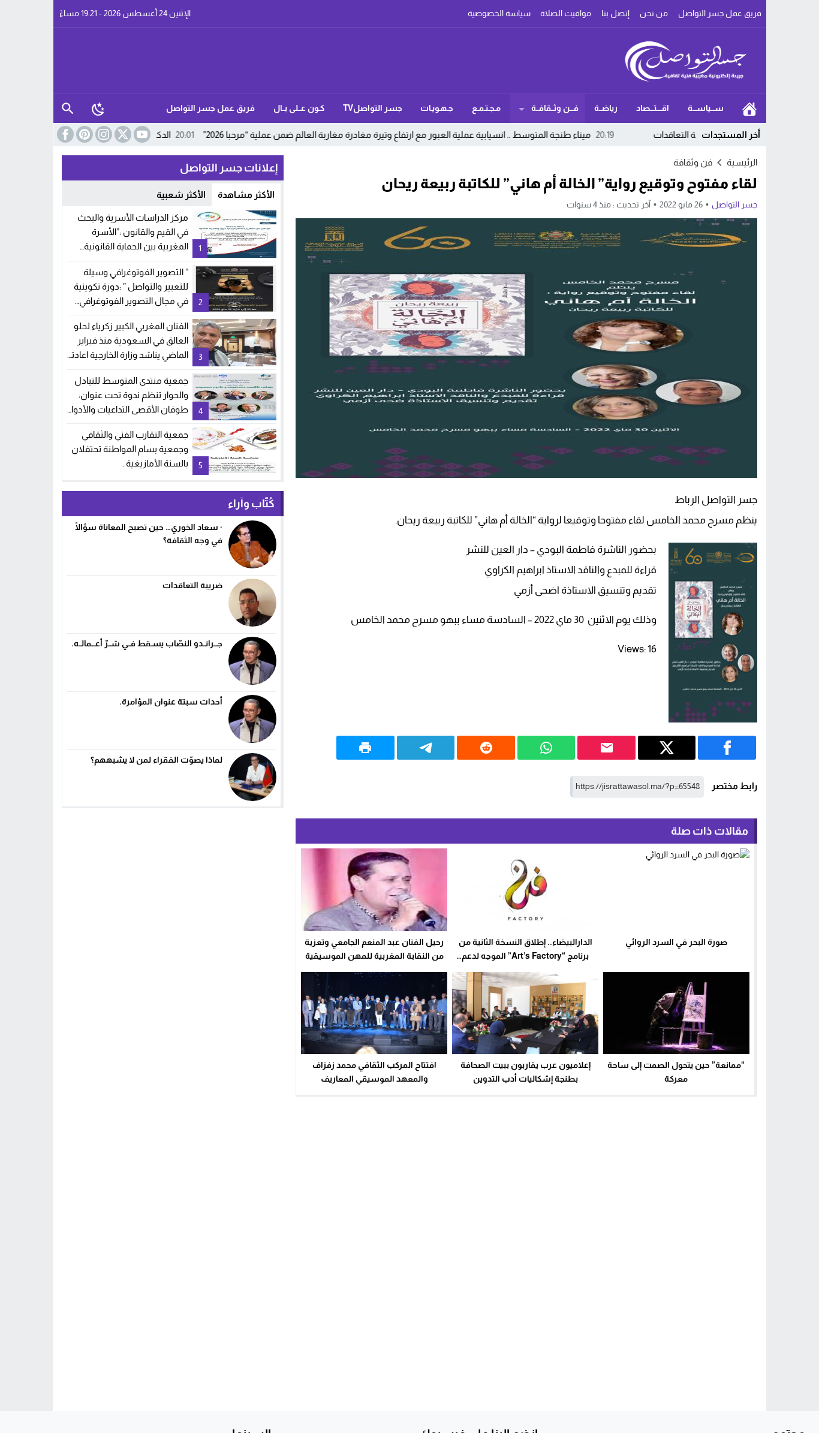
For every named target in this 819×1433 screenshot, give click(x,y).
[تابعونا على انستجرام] (102, 134)
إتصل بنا (615, 13)
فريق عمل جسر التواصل (719, 13)
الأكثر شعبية (181, 194)
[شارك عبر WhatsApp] (546, 747)
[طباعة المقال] (365, 747)
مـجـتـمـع (486, 108)
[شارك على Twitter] (667, 747)
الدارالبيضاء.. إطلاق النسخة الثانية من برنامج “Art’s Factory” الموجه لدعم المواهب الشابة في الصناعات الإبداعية (525, 955)
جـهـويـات (436, 108)
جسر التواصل (734, 204)
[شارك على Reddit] (486, 747)
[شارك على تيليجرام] (426, 747)
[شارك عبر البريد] (606, 747)
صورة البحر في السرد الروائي (676, 942)
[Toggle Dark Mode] (98, 108)
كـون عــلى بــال (298, 108)
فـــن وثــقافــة (555, 108)
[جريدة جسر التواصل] (410, 61)
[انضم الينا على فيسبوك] (64, 134)
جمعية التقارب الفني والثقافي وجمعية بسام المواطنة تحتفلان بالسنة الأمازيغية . (129, 448)
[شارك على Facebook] (727, 747)
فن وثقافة (692, 162)
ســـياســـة (706, 108)
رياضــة (606, 108)
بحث (67, 108)
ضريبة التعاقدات (192, 585)
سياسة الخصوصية (499, 13)
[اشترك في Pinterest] (83, 134)
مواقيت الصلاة (565, 13)
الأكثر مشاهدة (246, 194)
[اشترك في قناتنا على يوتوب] (140, 134)
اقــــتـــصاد (652, 108)
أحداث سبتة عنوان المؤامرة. (170, 701)
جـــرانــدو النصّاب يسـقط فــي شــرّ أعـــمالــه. (146, 643)
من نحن (654, 13)
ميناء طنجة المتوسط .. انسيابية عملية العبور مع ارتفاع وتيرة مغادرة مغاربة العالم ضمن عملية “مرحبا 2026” (451, 135)
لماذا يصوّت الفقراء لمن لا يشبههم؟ (156, 759)
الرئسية (749, 108)
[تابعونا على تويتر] (121, 134)
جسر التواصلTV (372, 108)
